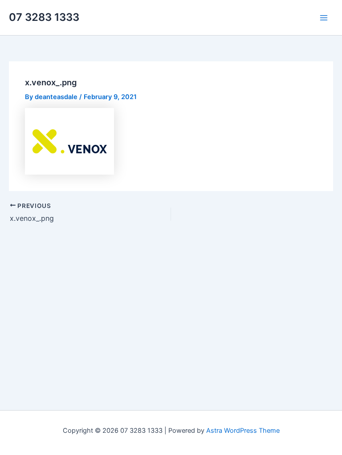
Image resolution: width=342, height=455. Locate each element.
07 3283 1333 (44, 17)
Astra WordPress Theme (243, 431)
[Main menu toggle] (323, 17)
